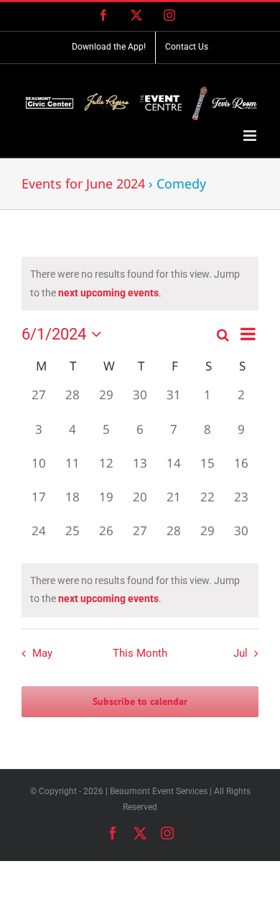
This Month (140, 653)
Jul (240, 653)
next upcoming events (108, 293)
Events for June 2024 (83, 183)
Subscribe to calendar (140, 702)
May (42, 653)
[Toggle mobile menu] (250, 135)
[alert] (140, 589)
